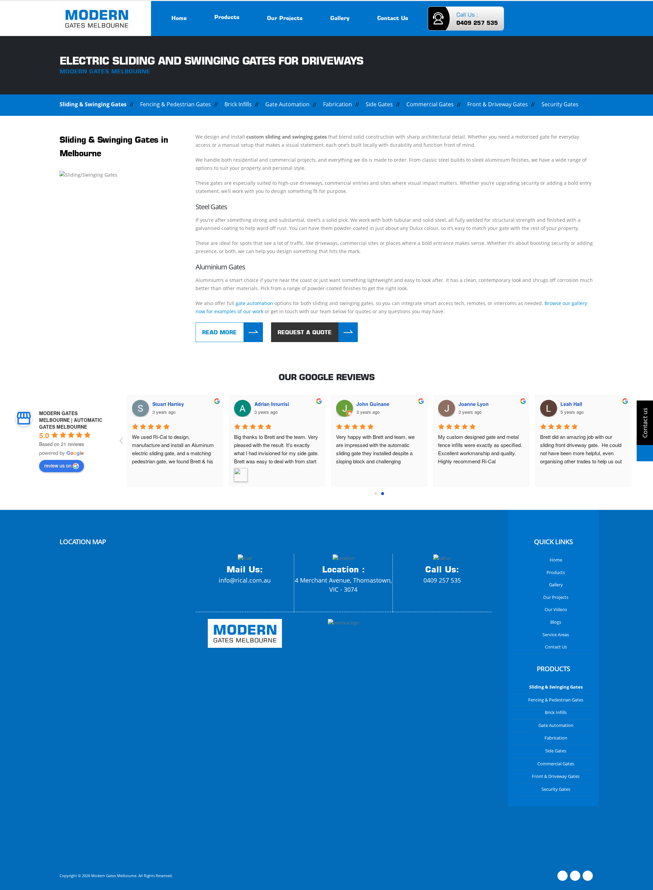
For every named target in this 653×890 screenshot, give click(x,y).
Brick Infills (238, 104)
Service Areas (555, 635)
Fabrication (337, 104)
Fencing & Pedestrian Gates (175, 104)
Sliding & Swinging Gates (93, 104)
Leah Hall (571, 403)
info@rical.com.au (245, 580)
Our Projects (285, 18)
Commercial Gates (430, 104)
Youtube (575, 876)
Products (226, 17)
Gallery (340, 18)
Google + (588, 876)
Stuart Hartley (168, 403)
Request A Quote (305, 332)
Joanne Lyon (473, 403)
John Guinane (372, 403)
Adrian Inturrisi (271, 403)
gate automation (254, 303)
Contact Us (392, 18)
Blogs (555, 622)
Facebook (562, 876)
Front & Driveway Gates (497, 104)
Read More (219, 332)
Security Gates (560, 104)
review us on (57, 465)
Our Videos (556, 609)
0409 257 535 (442, 580)
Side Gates (379, 104)
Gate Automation (287, 104)
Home (179, 18)
